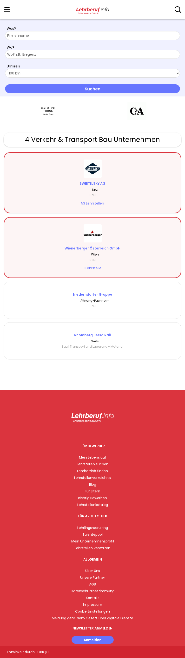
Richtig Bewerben (92, 498)
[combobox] (92, 35)
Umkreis (13, 66)
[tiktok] (104, 432)
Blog (92, 484)
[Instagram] (89, 432)
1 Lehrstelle (92, 268)
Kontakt (92, 597)
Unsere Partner (92, 577)
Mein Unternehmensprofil (92, 541)
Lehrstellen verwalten (92, 548)
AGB (92, 584)
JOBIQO (42, 652)
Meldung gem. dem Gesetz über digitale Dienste (92, 618)
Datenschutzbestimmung (92, 591)
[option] (48, 111)
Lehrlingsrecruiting (92, 527)
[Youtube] (97, 432)
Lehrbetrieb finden (92, 470)
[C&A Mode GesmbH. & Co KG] (136, 111)
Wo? (10, 47)
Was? (11, 28)
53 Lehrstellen (92, 203)
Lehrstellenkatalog (92, 504)
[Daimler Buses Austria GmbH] (48, 111)
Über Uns (92, 570)
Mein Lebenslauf (92, 457)
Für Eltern (92, 491)
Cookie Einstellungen (92, 611)
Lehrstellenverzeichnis (92, 477)
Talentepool (92, 534)
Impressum (92, 604)
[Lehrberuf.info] (92, 9)
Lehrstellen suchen (92, 464)
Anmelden (92, 639)
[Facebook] (81, 432)
